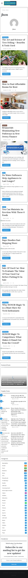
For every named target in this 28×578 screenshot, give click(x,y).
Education (4, 498)
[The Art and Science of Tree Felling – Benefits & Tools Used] (14, 57)
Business (5, 81)
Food (3, 505)
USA (3, 475)
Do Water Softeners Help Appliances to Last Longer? (12, 178)
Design (4, 515)
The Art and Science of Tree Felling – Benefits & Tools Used (13, 42)
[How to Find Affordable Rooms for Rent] (14, 100)
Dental (4, 530)
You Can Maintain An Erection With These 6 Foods (13, 212)
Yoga (3, 532)
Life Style (4, 517)
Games (4, 493)
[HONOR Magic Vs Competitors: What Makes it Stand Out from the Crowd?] (14, 348)
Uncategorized (6, 488)
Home (3, 10)
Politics (4, 525)
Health (4, 207)
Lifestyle (4, 485)
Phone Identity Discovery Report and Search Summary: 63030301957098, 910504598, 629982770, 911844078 (13, 382)
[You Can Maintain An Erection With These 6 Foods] (14, 220)
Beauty (4, 500)
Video (3, 522)
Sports (4, 512)
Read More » (6, 74)
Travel (3, 503)
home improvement (7, 490)
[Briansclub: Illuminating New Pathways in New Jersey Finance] (14, 148)
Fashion (4, 237)
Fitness (4, 508)
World (3, 465)
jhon (14, 29)
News (4, 172)
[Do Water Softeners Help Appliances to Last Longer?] (14, 187)
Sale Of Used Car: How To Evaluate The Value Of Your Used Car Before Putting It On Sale (13, 274)
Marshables (5, 463)
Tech (3, 468)
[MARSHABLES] (10, 3)
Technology (5, 37)
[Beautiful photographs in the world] (5, 403)
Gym (3, 527)
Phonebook (5, 478)
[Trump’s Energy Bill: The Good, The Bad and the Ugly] (5, 397)
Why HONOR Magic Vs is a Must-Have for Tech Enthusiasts (13, 307)
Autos (4, 265)
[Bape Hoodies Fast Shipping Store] (14, 248)
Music (3, 520)
